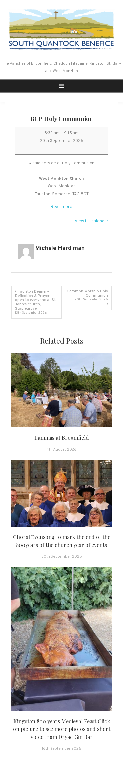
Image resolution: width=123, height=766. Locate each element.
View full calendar (91, 221)
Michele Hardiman (60, 248)
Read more (61, 207)
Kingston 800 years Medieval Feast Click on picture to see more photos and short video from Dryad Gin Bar (61, 729)
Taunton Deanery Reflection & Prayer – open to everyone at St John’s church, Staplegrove (35, 302)
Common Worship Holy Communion (87, 295)
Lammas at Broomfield (61, 437)
